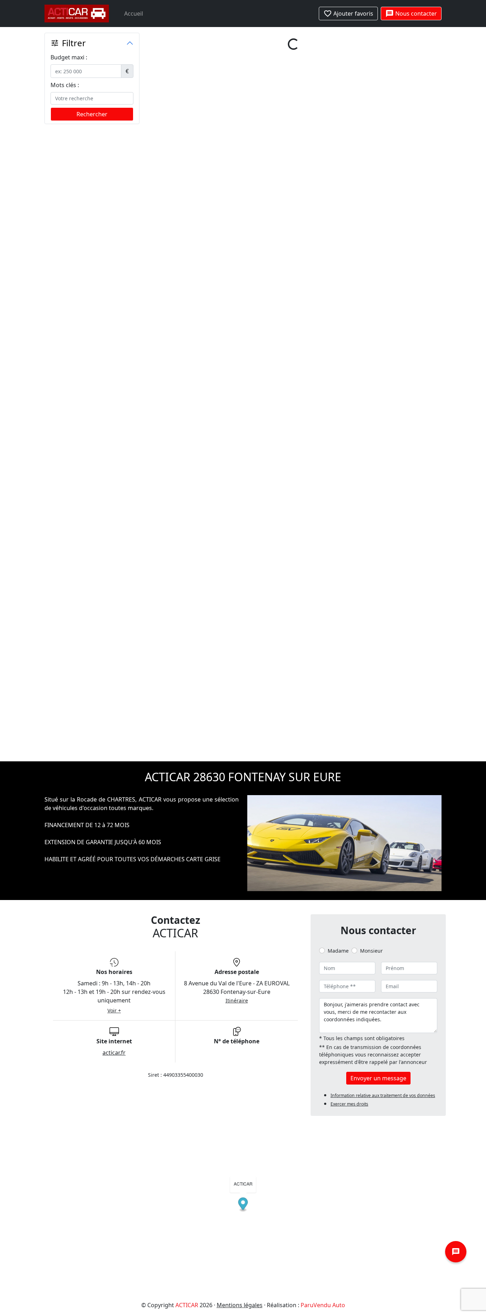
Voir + (114, 379)
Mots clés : (65, 85)
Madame (338, 319)
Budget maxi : (69, 57)
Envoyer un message (378, 447)
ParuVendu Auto (323, 673)
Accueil (133, 13)
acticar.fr (114, 421)
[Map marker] (243, 573)
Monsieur (371, 319)
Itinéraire (237, 369)
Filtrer (68, 43)
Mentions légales (240, 673)
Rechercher (91, 114)
